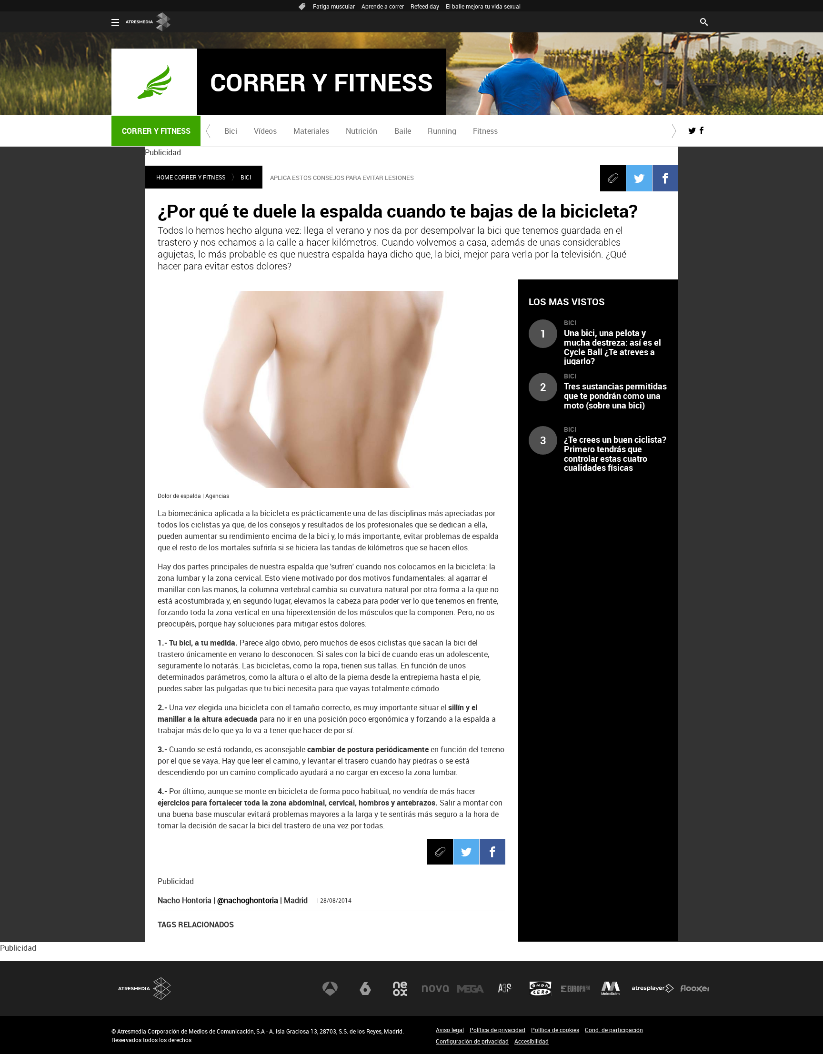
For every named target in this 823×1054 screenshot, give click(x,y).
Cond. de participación (614, 1030)
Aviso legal (450, 1030)
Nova (435, 989)
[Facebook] (665, 178)
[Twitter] (639, 178)
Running (442, 131)
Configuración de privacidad (472, 1041)
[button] (208, 131)
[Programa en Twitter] (692, 130)
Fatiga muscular (334, 6)
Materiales (311, 131)
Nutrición (361, 131)
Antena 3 (330, 989)
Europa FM (575, 989)
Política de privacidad (497, 1030)
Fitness (485, 131)
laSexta (365, 989)
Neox (400, 989)
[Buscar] (704, 21)
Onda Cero (540, 989)
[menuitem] (230, 131)
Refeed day (425, 6)
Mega (470, 989)
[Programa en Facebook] (701, 130)
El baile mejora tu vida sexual (483, 6)
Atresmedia (144, 988)
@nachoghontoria (247, 900)
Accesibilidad (531, 1041)
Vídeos (265, 131)
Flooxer (695, 989)
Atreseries (505, 989)
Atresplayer (653, 989)
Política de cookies (555, 1030)
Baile (402, 131)
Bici (230, 131)
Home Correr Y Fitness (190, 177)
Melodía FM (610, 989)
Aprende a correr (382, 6)
